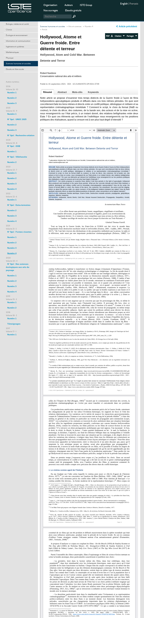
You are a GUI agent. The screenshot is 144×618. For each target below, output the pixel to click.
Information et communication (18, 41)
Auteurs (69, 5)
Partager (131, 36)
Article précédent (128, 26)
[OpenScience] (19, 8)
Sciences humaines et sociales (18, 63)
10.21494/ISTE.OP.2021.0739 (86, 84)
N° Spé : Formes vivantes (19, 232)
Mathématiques (12, 52)
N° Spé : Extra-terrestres (18, 205)
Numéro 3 (11, 103)
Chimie (9, 29)
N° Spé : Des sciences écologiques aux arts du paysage (17, 267)
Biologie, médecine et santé (17, 24)
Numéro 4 (11, 189)
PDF (108, 36)
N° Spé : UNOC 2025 (16, 119)
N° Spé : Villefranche (17, 157)
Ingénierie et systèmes (15, 46)
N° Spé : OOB (13, 146)
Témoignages (13, 324)
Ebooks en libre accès (15, 69)
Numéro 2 (11, 98)
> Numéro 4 (87, 26)
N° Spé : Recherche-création (20, 135)
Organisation (50, 5)
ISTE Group (86, 5)
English (124, 3)
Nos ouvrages (50, 10)
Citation (119, 36)
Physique (9, 58)
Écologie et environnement (16, 35)
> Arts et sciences (73, 26)
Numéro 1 (11, 92)
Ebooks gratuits (73, 10)
